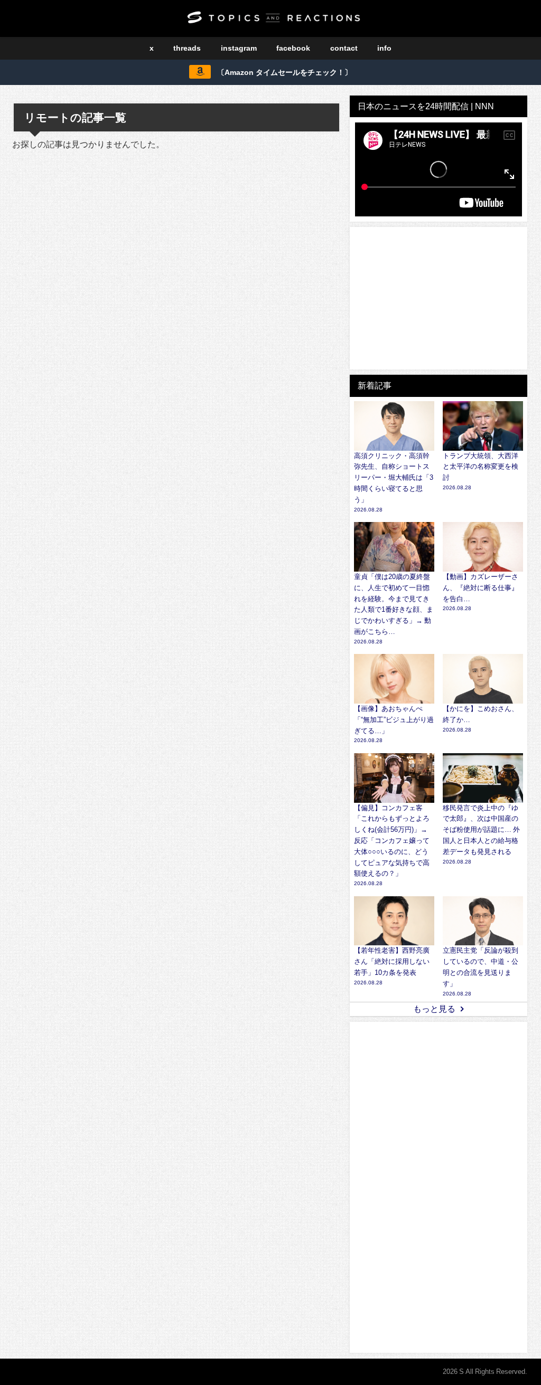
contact (344, 48)
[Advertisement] (438, 298)
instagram (239, 48)
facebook (293, 48)
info (384, 48)
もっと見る (434, 1008)
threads (187, 48)
